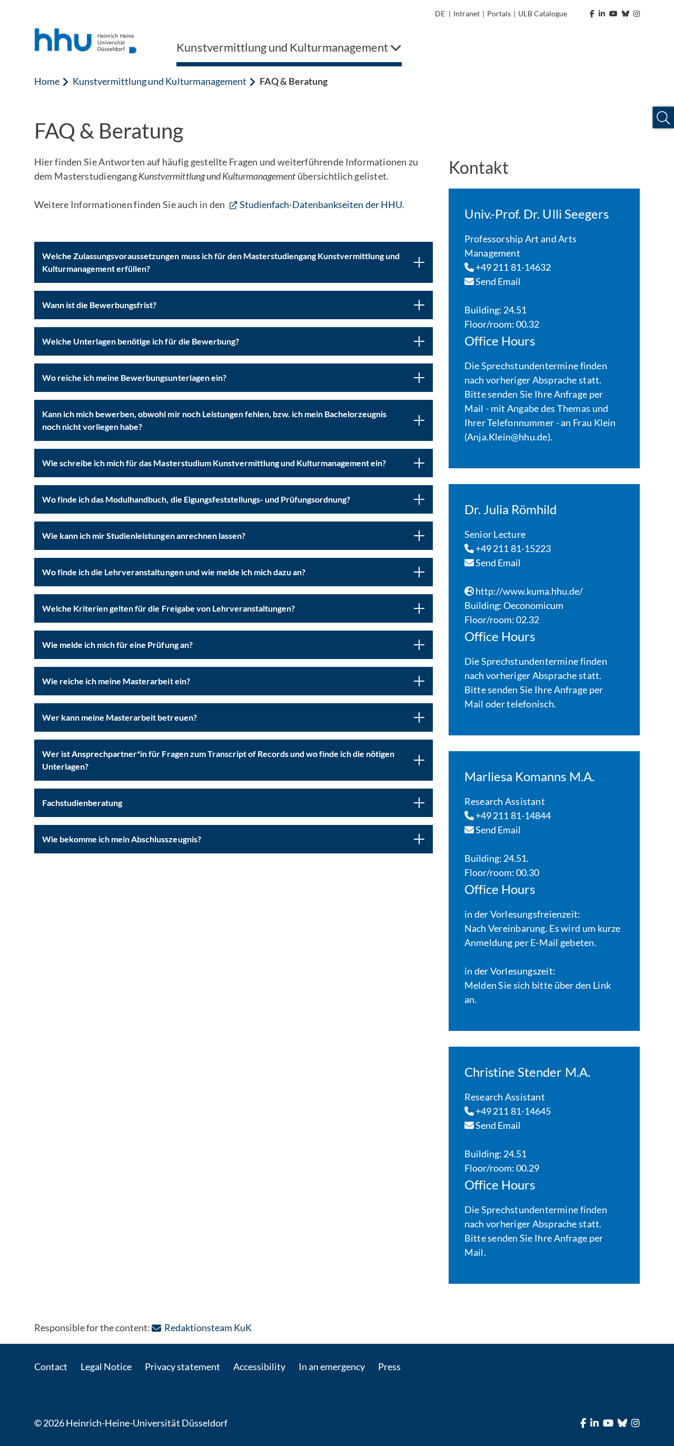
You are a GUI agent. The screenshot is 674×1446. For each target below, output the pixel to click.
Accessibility (259, 1366)
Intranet (466, 13)
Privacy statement (182, 1366)
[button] (663, 118)
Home (47, 81)
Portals (499, 13)
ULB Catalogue (542, 13)
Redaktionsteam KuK (207, 1327)
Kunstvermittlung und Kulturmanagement (159, 81)
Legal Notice (106, 1366)
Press (389, 1366)
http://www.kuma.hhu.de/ (528, 591)
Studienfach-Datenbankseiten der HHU (321, 204)
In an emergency (332, 1366)
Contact (50, 1366)
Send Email (497, 281)
